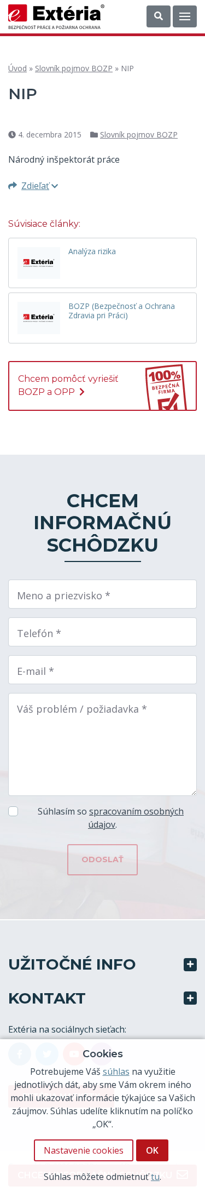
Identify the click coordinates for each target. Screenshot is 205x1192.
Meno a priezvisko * (63, 595)
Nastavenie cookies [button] (84, 1150)
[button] (159, 16)
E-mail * (35, 671)
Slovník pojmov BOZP (74, 68)
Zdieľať (35, 186)
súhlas (116, 1071)
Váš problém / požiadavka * (82, 708)
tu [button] (155, 1177)
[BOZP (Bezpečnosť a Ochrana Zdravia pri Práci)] (38, 318)
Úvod (17, 68)
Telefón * (39, 633)
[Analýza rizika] (38, 263)
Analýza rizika (92, 251)
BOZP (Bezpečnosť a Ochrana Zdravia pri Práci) (121, 311)
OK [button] (152, 1150)
